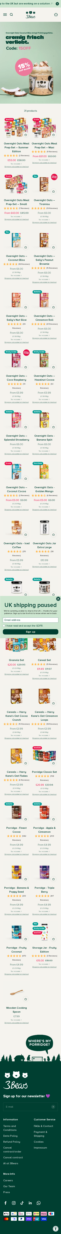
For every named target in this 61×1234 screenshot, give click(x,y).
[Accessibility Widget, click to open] (55, 1228)
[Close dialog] (58, 599)
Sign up (30, 631)
